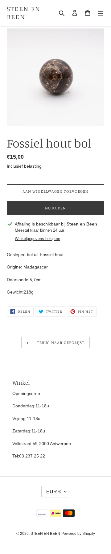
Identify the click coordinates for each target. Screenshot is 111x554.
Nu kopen (55, 207)
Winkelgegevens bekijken (37, 238)
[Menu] (100, 12)
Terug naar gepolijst (60, 342)
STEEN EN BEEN (24, 13)
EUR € (53, 491)
